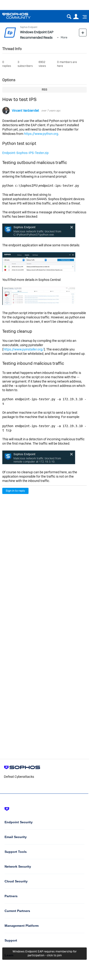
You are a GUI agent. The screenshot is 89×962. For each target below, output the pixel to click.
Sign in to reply (15, 491)
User (76, 17)
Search (69, 17)
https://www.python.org (41, 134)
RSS (44, 89)
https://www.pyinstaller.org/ (23, 349)
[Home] (22, 16)
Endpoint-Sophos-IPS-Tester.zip (25, 153)
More (64, 37)
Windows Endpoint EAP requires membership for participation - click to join (45, 953)
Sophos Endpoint (28, 27)
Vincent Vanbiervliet (25, 111)
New (82, 32)
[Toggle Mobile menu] (83, 17)
